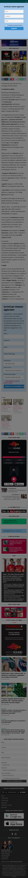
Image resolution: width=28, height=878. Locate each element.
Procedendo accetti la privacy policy (14, 25)
